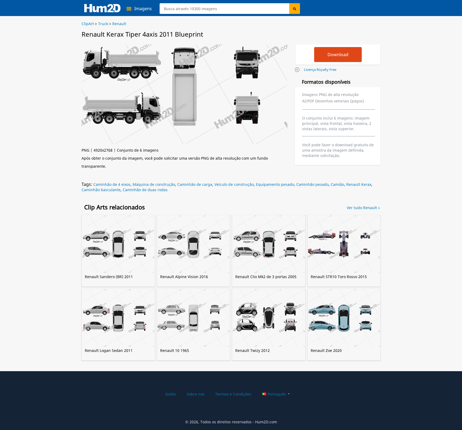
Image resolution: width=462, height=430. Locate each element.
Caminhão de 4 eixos (111, 184)
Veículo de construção (234, 184)
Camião (337, 184)
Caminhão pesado (312, 184)
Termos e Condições (233, 394)
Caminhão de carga (194, 184)
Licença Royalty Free (320, 69)
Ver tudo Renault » (363, 207)
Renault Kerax (358, 184)
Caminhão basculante (101, 189)
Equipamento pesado (275, 184)
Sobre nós (196, 394)
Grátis (170, 394)
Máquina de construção (154, 184)
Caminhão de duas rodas (145, 189)
